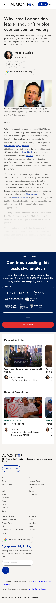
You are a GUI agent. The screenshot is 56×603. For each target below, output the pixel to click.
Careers (32, 529)
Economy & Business (36, 484)
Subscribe (42, 4)
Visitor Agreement (9, 519)
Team (31, 526)
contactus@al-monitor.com (37, 589)
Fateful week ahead (14, 423)
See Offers (28, 324)
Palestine (5, 497)
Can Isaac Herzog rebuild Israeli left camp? (23, 370)
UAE (3, 491)
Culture (31, 491)
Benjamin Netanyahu (20, 197)
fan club (29, 155)
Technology (33, 487)
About (31, 519)
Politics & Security (35, 481)
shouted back (26, 152)
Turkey (4, 481)
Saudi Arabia (7, 484)
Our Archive (33, 494)
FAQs (4, 526)
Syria (4, 511)
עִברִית (7, 122)
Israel (4, 494)
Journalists (32, 523)
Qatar (4, 504)
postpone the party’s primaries (16, 145)
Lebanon (5, 507)
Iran (3, 487)
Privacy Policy (7, 523)
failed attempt (31, 194)
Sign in (51, 4)
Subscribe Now (11, 468)
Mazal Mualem (24, 53)
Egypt (4, 501)
